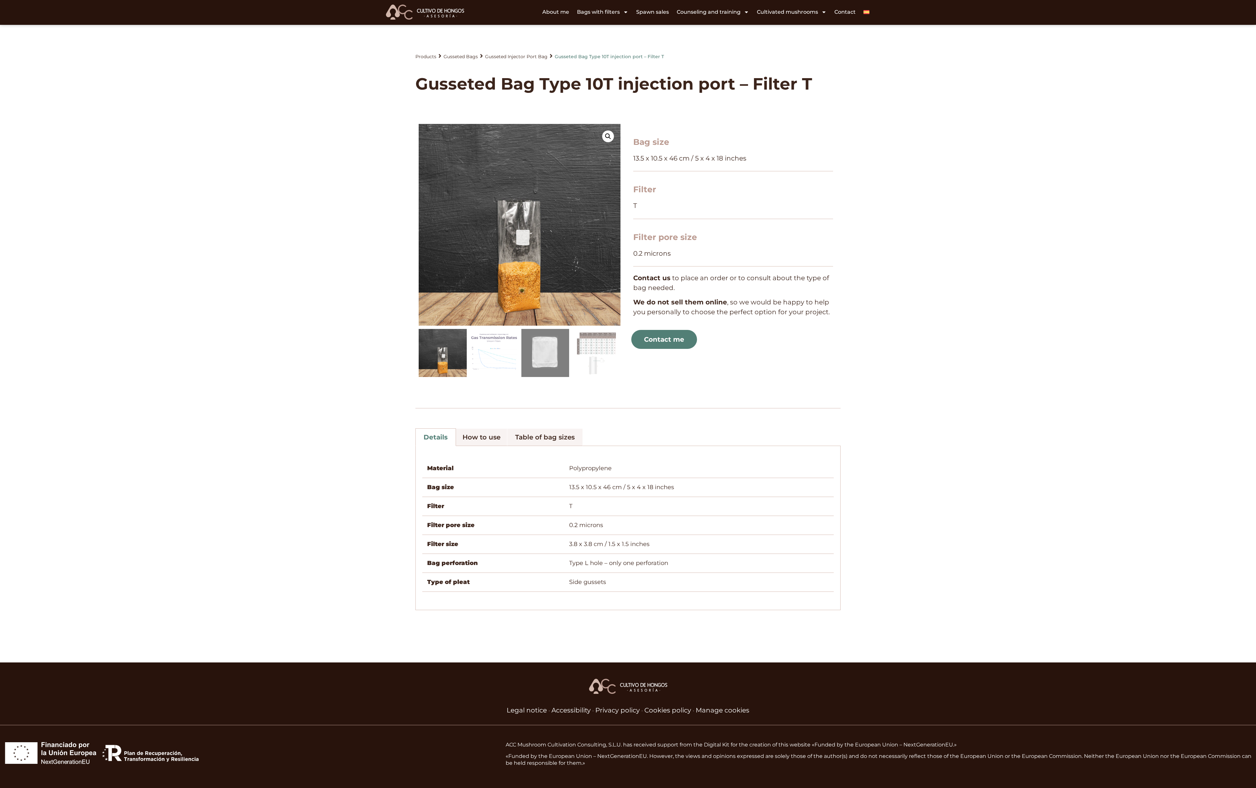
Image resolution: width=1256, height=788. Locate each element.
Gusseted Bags (461, 57)
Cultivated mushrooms (787, 12)
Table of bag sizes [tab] (545, 437)
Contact (845, 12)
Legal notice (527, 710)
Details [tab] (436, 437)
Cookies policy (667, 710)
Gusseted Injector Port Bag (516, 57)
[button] (608, 136)
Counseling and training (709, 12)
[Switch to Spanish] (866, 12)
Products (425, 57)
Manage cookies (722, 710)
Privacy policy (617, 710)
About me (555, 12)
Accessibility (571, 710)
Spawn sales (652, 12)
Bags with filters (598, 12)
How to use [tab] (481, 437)
